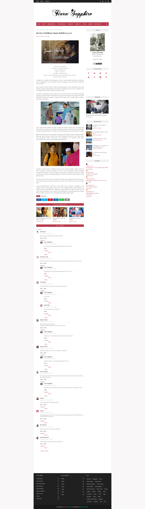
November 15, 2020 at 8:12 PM (46, 412)
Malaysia (89, 496)
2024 (73, 484)
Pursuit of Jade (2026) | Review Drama (96, 115)
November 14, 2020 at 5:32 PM (46, 373)
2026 (73, 478)
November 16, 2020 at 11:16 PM (46, 426)
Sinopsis (101, 499)
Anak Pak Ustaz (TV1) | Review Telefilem (59, 219)
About (42, 1)
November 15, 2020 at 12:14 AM (50, 333)
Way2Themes (69, 507)
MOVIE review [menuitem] (61, 24)
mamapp (43, 282)
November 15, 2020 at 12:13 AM (50, 358)
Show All (88, 196)
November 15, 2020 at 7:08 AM (46, 400)
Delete (45, 238)
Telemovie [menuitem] (70, 24)
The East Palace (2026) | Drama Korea (100, 153)
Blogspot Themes (84, 507)
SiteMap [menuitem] (90, 24)
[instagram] (106, 1)
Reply (41, 238)
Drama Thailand (48, 491)
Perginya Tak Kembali (91, 174)
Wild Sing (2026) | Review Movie (100, 138)
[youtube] (88, 77)
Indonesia (89, 494)
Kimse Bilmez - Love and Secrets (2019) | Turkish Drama (100, 146)
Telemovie (42, 29)
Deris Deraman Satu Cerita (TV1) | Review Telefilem (43, 219)
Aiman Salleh (44, 371)
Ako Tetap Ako (90, 185)
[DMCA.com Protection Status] (97, 64)
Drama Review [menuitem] (51, 24)
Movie (48, 496)
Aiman (42, 411)
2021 (73, 492)
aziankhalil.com (90, 192)
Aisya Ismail (43, 346)
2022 (73, 489)
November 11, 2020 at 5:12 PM (46, 258)
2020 (73, 494)
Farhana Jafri (44, 257)
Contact (47, 1)
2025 (73, 481)
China (100, 479)
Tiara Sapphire (40, 36)
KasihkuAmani (89, 172)
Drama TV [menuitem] (77, 24)
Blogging (95, 479)
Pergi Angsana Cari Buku (92, 193)
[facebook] (100, 1)
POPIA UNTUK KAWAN (91, 187)
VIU (105, 501)
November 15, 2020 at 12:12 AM (50, 385)
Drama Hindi (98, 481)
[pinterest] (108, 1)
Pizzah (42, 398)
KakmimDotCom (90, 179)
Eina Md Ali (43, 425)
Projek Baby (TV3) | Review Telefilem (75, 219)
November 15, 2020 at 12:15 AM (50, 294)
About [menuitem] (44, 24)
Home (37, 1)
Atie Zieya (43, 231)
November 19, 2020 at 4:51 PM (46, 439)
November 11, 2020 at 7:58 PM (50, 243)
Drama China (48, 481)
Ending (106, 489)
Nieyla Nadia (44, 320)
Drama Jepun (100, 484)
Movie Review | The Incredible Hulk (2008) (97, 167)
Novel (99, 496)
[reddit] (100, 77)
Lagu (104, 494)
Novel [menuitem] (84, 24)
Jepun (95, 494)
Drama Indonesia (48, 483)
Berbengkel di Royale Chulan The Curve (96, 180)
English (88, 491)
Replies (43, 240)
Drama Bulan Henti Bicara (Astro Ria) (100, 132)
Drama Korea (48, 486)
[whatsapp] (94, 77)
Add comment (45, 451)
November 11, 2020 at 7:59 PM (50, 269)
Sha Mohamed (44, 437)
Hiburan (99, 491)
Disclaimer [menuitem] (97, 24)
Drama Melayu (48, 488)
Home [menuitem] (38, 24)
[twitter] (103, 1)
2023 (73, 486)
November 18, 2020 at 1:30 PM (50, 306)
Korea (100, 494)
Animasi (89, 479)
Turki (101, 501)
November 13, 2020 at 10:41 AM (46, 321)
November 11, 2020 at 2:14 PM (46, 233)
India (104, 491)
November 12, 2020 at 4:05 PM (46, 283)
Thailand (96, 501)
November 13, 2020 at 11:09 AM (46, 348)
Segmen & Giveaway (92, 499)
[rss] (106, 77)
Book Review (48, 478)
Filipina (94, 491)
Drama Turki (48, 493)
